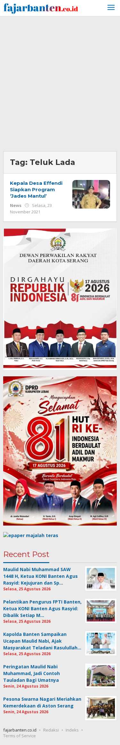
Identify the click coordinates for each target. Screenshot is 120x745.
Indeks (72, 730)
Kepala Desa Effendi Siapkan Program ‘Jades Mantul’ (36, 189)
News (15, 205)
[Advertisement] (60, 83)
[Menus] (111, 8)
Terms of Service (19, 736)
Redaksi (51, 730)
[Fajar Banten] (40, 7)
